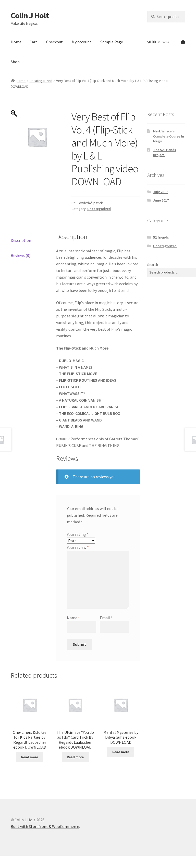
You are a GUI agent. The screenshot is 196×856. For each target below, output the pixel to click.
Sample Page (111, 41)
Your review (78, 547)
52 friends (161, 237)
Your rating (78, 534)
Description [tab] (21, 240)
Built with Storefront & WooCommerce (45, 826)
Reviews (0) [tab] (20, 255)
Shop (15, 61)
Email (106, 617)
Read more (29, 757)
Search (152, 264)
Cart (33, 41)
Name (73, 617)
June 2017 (161, 200)
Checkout (54, 41)
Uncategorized (41, 80)
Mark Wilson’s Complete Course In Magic (168, 136)
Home (16, 41)
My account (81, 41)
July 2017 (160, 192)
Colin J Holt (30, 15)
